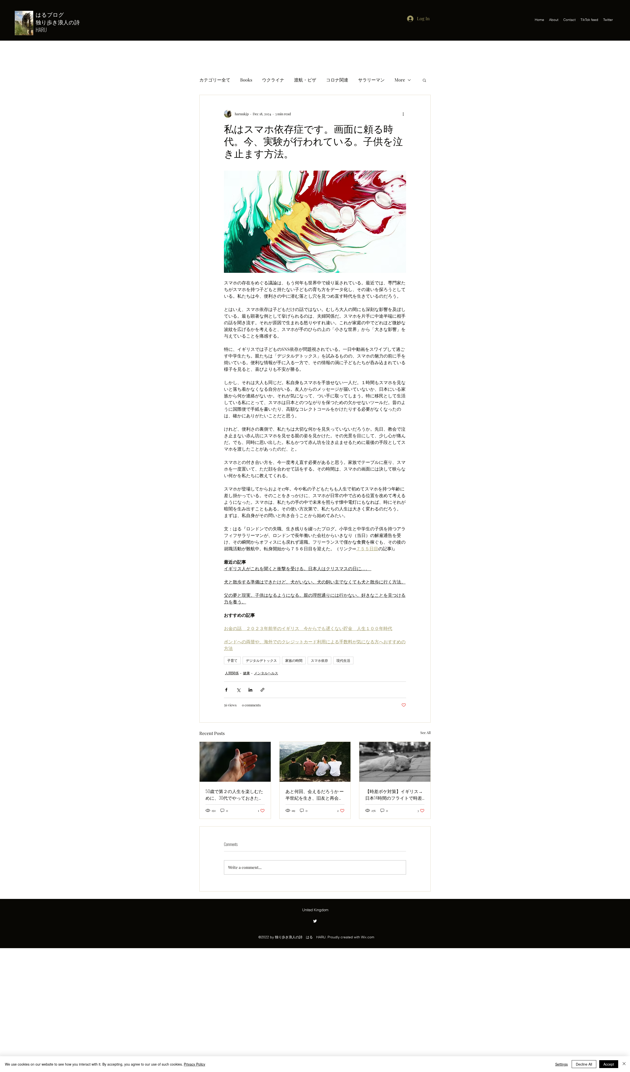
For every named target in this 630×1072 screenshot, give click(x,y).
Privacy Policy (194, 1064)
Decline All (584, 1064)
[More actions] (403, 114)
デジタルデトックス (261, 660)
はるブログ (52, 14)
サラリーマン (371, 80)
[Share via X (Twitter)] (238, 689)
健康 (246, 673)
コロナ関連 (337, 80)
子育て (232, 660)
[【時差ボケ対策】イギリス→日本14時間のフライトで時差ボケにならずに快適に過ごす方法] (394, 762)
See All (425, 732)
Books (246, 80)
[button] (424, 80)
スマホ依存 (319, 660)
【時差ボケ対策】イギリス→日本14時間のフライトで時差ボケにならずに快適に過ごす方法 (394, 794)
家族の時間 (293, 660)
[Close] (624, 1064)
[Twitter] (315, 921)
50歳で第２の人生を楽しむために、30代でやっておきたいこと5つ (234, 794)
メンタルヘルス (266, 673)
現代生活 (343, 660)
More (399, 80)
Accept (608, 1064)
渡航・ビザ (305, 80)
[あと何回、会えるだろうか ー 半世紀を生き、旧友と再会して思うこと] (315, 762)
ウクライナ (273, 80)
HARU (41, 29)
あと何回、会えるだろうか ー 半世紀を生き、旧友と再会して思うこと (314, 794)
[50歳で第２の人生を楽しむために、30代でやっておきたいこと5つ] (235, 762)
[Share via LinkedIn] (250, 689)
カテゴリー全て (214, 80)
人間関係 (232, 673)
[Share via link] (262, 689)
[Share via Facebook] (226, 689)
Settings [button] (561, 1064)
